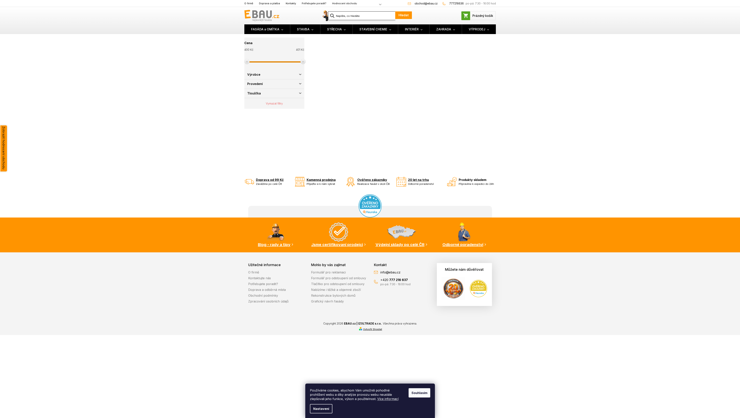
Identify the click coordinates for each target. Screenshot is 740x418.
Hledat (404, 15)
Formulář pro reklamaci (328, 272)
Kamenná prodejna (321, 180)
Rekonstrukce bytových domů (333, 295)
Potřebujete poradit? (314, 3)
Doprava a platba (269, 3)
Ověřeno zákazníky (372, 180)
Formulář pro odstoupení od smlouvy (338, 278)
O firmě (248, 3)
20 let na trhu (418, 180)
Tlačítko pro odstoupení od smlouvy (337, 284)
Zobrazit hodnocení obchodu (4, 147)
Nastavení (321, 409)
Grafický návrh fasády (327, 301)
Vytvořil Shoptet (372, 329)
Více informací (388, 399)
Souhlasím (419, 393)
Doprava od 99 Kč (270, 180)
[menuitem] (267, 29)
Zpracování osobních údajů (268, 301)
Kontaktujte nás (259, 278)
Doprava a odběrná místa (267, 290)
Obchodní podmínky (263, 295)
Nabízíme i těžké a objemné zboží (336, 290)
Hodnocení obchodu (344, 3)
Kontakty (291, 3)
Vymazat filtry (274, 103)
